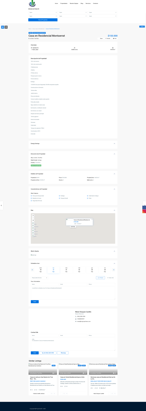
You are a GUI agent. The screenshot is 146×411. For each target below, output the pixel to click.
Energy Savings (35, 143)
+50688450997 (80, 319)
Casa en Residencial (39, 28)
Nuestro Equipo (74, 3)
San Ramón (34, 373)
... (30, 387)
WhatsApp (63, 352)
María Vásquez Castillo (83, 312)
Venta (30, 32)
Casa (34, 28)
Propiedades (63, 3)
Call (48, 352)
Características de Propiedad (39, 189)
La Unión (32, 38)
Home (30, 28)
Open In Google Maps (36, 165)
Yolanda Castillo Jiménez (38, 393)
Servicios (88, 3)
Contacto (95, 3)
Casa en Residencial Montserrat (82, 220)
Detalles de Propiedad (37, 174)
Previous (32, 269)
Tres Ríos (36, 38)
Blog (82, 3)
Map (32, 210)
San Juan (63, 373)
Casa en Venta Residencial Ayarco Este (72, 377)
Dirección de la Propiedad (38, 154)
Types (31, 12)
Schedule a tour (35, 263)
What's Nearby (35, 251)
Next (113, 269)
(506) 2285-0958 (81, 316)
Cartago (40, 160)
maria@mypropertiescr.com (84, 321)
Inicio (56, 3)
